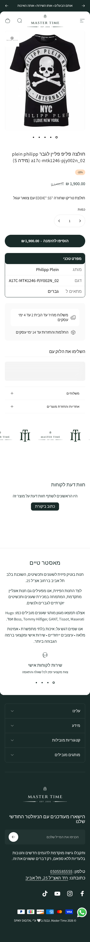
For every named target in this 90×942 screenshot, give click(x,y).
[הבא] (6, 6)
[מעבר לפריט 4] (39, 137)
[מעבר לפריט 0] (57, 137)
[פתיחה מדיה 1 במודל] (13, 39)
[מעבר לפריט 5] (33, 137)
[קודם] (83, 6)
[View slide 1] (54, 683)
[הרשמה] (13, 837)
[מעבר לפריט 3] (45, 137)
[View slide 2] (48, 683)
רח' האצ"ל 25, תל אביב (46, 878)
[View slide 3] (42, 683)
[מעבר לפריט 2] (51, 137)
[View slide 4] (36, 683)
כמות (81, 209)
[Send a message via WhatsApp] (82, 912)
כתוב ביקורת (45, 506)
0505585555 (61, 871)
